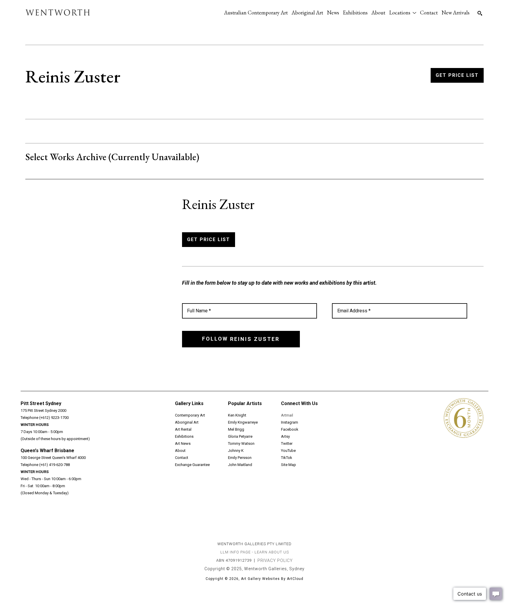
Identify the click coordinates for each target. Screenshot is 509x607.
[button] (402, 12)
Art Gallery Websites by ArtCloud (272, 579)
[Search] (479, 13)
